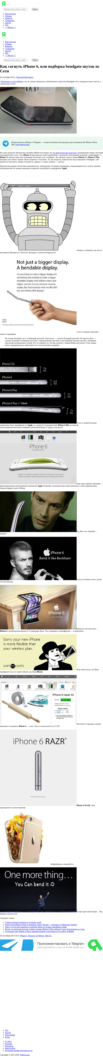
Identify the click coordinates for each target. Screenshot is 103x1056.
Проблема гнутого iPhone (12, 81)
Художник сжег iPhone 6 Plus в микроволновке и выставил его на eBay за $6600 (39, 931)
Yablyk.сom (25, 1055)
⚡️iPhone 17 (10, 27)
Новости (8, 18)
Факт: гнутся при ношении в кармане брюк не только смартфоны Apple (36, 927)
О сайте (8, 1041)
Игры (7, 1037)
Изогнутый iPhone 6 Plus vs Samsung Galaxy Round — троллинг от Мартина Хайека (41, 925)
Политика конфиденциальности (19, 1050)
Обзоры (8, 16)
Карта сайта (10, 1048)
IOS (6, 25)
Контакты (9, 1046)
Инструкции (10, 14)
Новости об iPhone (36, 936)
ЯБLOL (48, 936)
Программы (10, 1035)
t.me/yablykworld (22, 144)
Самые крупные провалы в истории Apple (23, 922)
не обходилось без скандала (64, 153)
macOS (8, 23)
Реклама (8, 1044)
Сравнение (9, 21)
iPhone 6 (23, 936)
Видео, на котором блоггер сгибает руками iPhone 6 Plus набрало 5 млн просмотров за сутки (44, 929)
